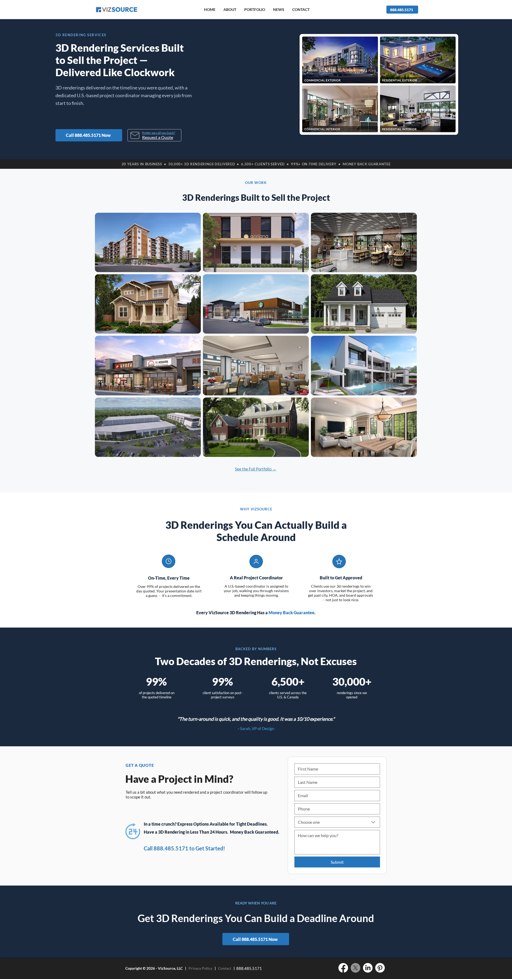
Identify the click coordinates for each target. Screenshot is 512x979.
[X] (355, 968)
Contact (224, 968)
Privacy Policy (200, 968)
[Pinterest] (380, 968)
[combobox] (337, 822)
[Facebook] (343, 968)
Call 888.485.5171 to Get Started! (184, 848)
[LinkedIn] (368, 968)
